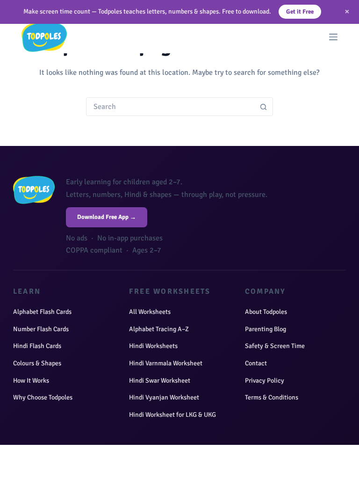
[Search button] (264, 107)
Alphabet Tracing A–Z (159, 329)
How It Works (31, 381)
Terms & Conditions (271, 397)
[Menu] (333, 37)
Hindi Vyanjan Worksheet (164, 397)
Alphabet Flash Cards (42, 312)
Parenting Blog (265, 329)
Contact (256, 363)
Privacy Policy (264, 381)
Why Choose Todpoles (42, 397)
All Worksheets (150, 312)
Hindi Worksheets (153, 346)
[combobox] (170, 106)
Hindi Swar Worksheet (159, 381)
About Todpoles (266, 312)
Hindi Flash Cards (37, 346)
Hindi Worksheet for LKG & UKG (172, 415)
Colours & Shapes (37, 363)
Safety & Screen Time (275, 346)
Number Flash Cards (41, 329)
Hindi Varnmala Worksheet (165, 363)
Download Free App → (106, 217)
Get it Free (300, 11)
